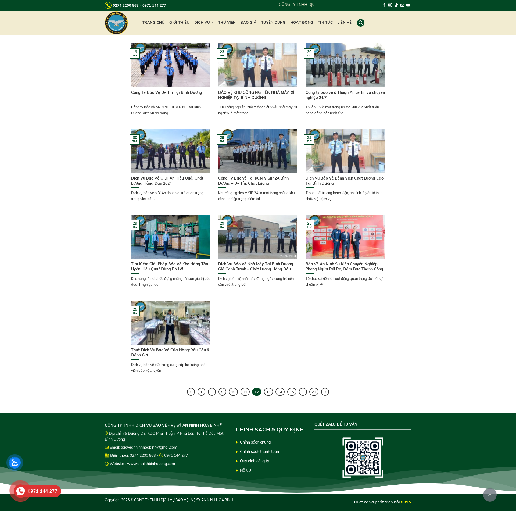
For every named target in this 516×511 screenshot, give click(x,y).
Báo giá (248, 22)
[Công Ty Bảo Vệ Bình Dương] (119, 23)
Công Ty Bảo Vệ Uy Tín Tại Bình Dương (166, 92)
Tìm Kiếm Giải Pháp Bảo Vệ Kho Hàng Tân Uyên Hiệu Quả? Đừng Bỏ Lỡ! (169, 266)
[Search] (360, 23)
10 (233, 392)
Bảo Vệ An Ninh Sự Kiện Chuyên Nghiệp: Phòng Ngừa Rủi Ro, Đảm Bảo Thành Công (345, 266)
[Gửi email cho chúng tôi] (402, 5)
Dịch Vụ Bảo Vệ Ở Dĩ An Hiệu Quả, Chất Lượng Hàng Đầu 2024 (167, 180)
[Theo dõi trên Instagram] (390, 5)
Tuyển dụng (273, 22)
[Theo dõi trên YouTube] (408, 5)
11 (245, 392)
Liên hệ (345, 22)
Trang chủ (153, 22)
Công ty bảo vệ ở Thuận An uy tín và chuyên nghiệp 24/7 (345, 95)
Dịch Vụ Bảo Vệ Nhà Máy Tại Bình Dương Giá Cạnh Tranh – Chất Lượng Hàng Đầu (255, 266)
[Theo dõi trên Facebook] (384, 5)
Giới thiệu (179, 22)
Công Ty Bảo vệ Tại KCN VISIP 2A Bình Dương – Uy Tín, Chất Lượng (253, 180)
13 (268, 392)
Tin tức (325, 22)
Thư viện (227, 22)
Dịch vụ (202, 22)
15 (292, 392)
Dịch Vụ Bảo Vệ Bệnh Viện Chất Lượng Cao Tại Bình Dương (345, 180)
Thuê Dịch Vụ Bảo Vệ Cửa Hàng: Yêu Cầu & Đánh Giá (170, 352)
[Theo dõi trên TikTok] (396, 5)
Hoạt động (302, 22)
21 (314, 392)
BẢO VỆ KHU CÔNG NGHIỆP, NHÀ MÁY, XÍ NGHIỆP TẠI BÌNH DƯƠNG (256, 95)
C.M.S (406, 502)
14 (280, 392)
